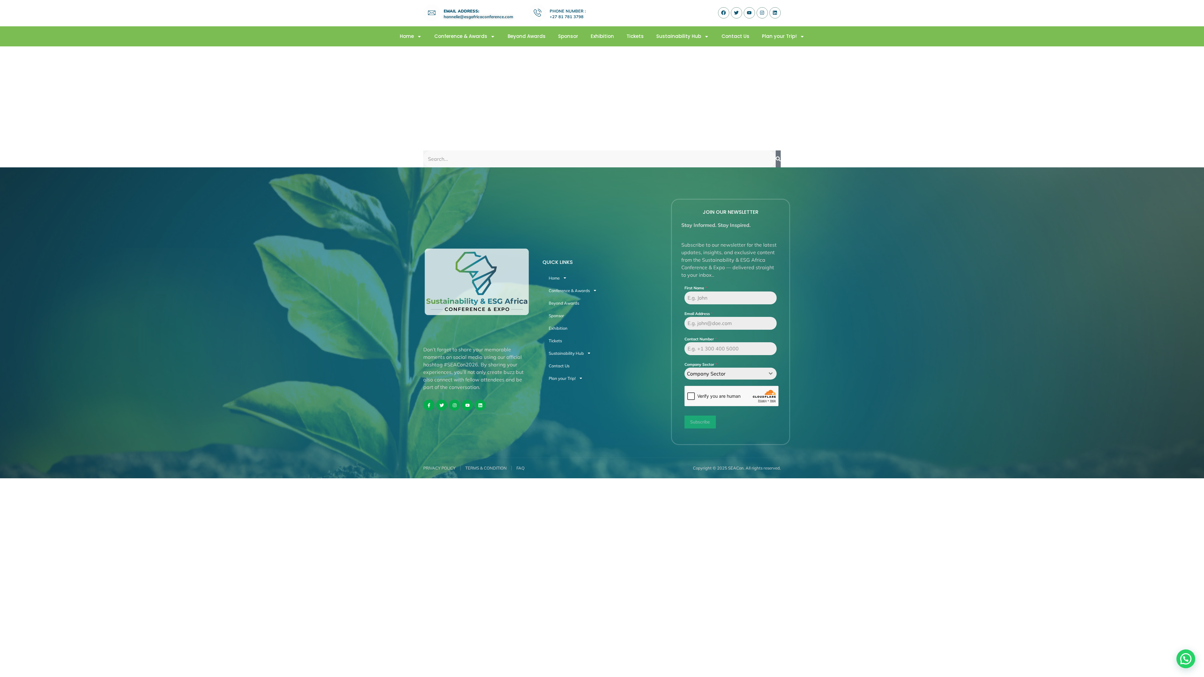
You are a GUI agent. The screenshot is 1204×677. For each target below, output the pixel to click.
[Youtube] (749, 12)
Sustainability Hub (678, 36)
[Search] (778, 158)
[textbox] (724, 374)
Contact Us (735, 36)
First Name (695, 288)
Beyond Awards (527, 36)
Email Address (698, 313)
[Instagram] (762, 12)
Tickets (635, 36)
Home (407, 36)
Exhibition (602, 36)
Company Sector (700, 364)
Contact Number (700, 339)
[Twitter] (736, 12)
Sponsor (568, 36)
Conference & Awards (460, 36)
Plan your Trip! (779, 36)
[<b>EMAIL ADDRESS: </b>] (431, 12)
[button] (1185, 658)
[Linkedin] (775, 12)
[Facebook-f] (428, 405)
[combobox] (730, 374)
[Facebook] (723, 12)
